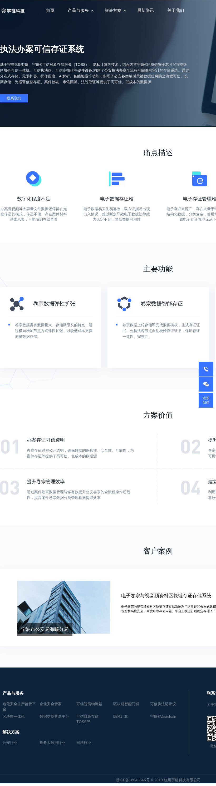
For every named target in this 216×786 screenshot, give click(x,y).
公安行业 (10, 742)
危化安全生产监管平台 (19, 706)
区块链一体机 (14, 716)
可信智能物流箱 (89, 704)
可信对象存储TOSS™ (87, 719)
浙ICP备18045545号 (133, 780)
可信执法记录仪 (163, 704)
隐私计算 (120, 716)
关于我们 (175, 10)
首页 (50, 10)
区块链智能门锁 (126, 704)
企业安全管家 (51, 704)
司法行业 (83, 742)
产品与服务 (78, 10)
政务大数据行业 (52, 742)
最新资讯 (145, 10)
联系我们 (14, 98)
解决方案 (113, 10)
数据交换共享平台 (54, 716)
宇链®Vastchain (163, 716)
